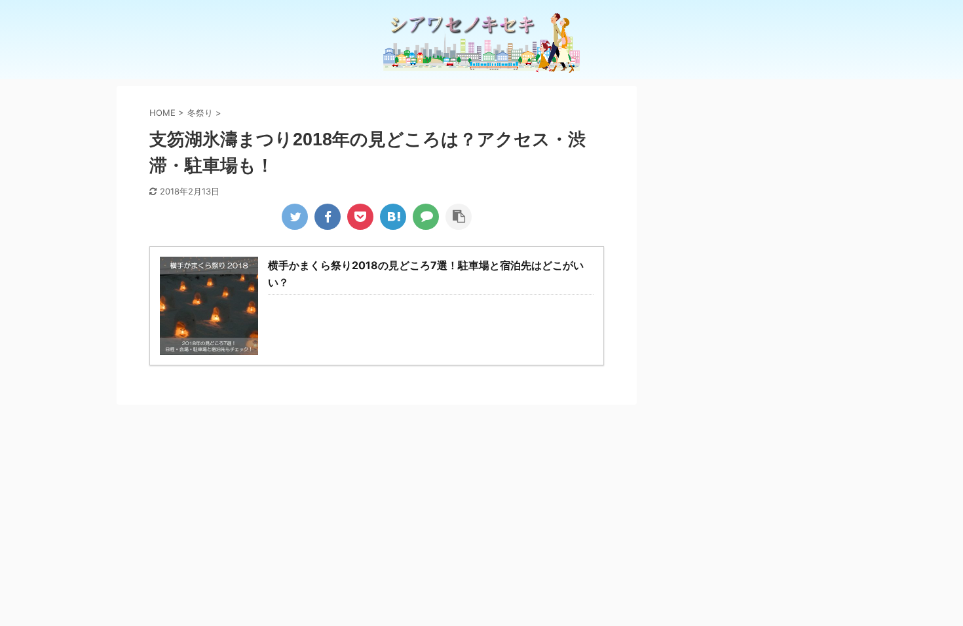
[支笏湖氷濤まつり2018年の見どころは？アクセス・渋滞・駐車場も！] (393, 217)
